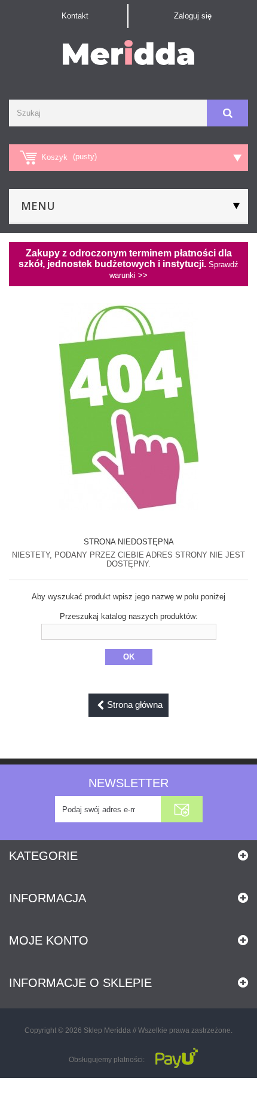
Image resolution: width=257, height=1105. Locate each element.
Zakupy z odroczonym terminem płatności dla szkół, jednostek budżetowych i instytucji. (128, 264)
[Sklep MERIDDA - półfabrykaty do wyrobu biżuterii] (128, 52)
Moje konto (48, 940)
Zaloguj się (193, 15)
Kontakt (75, 15)
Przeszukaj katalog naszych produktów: (129, 616)
